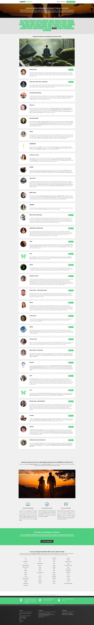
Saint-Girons (68, 572)
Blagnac (25, 574)
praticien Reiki (50, 26)
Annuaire (20, 613)
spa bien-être (60, 28)
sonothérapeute (48, 28)
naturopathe (33, 24)
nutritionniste (38, 24)
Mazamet (54, 567)
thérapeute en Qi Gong (47, 30)
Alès (25, 559)
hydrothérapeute (51, 22)
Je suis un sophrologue (47, 541)
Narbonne (54, 581)
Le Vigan (54, 559)
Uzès (68, 581)
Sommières (68, 576)
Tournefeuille (68, 579)
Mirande (54, 572)
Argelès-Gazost (25, 561)
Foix (40, 574)
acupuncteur (26, 20)
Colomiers (40, 565)
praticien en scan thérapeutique (27, 26)
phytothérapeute (63, 24)
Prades (68, 563)
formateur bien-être (43, 22)
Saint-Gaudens (68, 570)
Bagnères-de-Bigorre (25, 565)
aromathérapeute (32, 20)
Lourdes (54, 565)
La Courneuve (40, 581)
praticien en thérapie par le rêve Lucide (40, 26)
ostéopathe (50, 24)
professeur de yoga (57, 26)
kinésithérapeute (71, 22)
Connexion (63, 1)
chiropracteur (39, 20)
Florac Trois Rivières (40, 572)
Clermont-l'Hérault (40, 563)
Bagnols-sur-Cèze (26, 567)
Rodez (68, 567)
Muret (54, 579)
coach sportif (63, 20)
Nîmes (54, 583)
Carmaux (25, 581)
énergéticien (27, 22)
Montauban (54, 576)
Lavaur (40, 583)
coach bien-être (45, 20)
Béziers (26, 572)
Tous (21, 20)
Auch (26, 563)
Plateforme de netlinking (22, 618)
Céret (40, 559)
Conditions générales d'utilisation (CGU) (25, 615)
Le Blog (59, 1)
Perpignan (68, 559)
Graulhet (40, 579)
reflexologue (30, 28)
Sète (68, 574)
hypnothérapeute (58, 22)
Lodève (54, 563)
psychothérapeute (23, 28)
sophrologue (54, 28)
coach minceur (57, 20)
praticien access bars (70, 24)
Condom (40, 567)
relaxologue (35, 28)
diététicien (22, 22)
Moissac (54, 574)
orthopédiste (44, 24)
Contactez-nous (21, 620)
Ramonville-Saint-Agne (68, 565)
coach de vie (51, 20)
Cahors (26, 576)
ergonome (32, 22)
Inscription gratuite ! (71, 1)
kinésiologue (65, 22)
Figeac (40, 570)
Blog (20, 619)
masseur (27, 24)
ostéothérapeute (56, 24)
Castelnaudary (25, 583)
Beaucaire (25, 570)
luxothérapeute (22, 24)
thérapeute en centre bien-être (69, 28)
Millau (54, 570)
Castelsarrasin (25, 585)
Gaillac (40, 576)
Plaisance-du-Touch (68, 561)
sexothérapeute (41, 28)
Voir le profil (71, 69)
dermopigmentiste (70, 20)
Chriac (40, 561)
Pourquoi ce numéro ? (53, 595)
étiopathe (37, 22)
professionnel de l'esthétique (67, 26)
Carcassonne (26, 579)
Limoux (54, 561)
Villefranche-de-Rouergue (68, 583)
